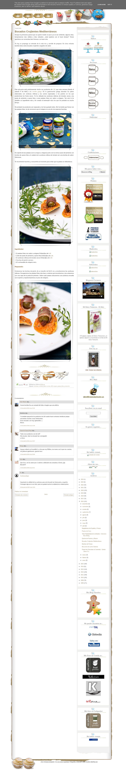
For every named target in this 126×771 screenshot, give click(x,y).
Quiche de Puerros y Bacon (90, 538)
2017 (82, 498)
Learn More (101, 4)
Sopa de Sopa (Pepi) (26, 430)
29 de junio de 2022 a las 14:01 (27, 487)
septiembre (85, 512)
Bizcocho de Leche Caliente (90, 546)
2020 (82, 490)
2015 (82, 563)
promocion (67, 386)
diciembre (85, 504)
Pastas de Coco (86, 531)
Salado (48, 15)
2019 (82, 493)
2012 (82, 572)
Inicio (18, 15)
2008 (82, 583)
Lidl (54, 89)
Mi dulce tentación (49, 762)
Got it (110, 4)
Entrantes (27, 16)
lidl (52, 386)
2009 (82, 580)
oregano (55, 386)
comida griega (37, 91)
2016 (82, 501)
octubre (84, 509)
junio (83, 520)
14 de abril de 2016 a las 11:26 (27, 408)
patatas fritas (61, 386)
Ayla (21, 459)
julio (83, 517)
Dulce (38, 15)
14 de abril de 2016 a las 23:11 (27, 467)
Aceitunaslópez (24, 476)
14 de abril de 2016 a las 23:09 (27, 454)
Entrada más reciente (21, 495)
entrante (41, 386)
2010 (82, 577)
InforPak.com (94, 762)
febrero (84, 557)
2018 (82, 496)
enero (84, 560)
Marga (22, 446)
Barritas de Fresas (87, 544)
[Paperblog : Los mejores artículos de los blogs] (93, 628)
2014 (82, 566)
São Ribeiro (23, 402)
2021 (82, 487)
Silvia (83, 762)
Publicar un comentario (21, 491)
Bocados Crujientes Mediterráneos (36, 31)
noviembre (85, 506)
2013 (82, 569)
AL (21, 472)
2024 (82, 479)
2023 (82, 482)
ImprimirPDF (23, 385)
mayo (84, 523)
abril (83, 526)
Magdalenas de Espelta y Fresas (91, 528)
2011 (82, 575)
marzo (84, 555)
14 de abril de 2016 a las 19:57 (27, 441)
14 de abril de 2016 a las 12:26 (27, 425)
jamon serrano (47, 386)
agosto (84, 515)
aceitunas (36, 386)
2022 (82, 485)
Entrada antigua (68, 495)
